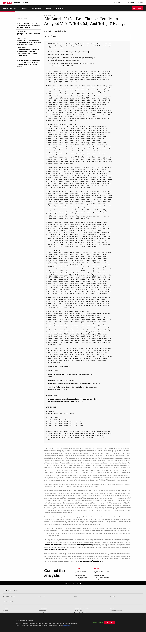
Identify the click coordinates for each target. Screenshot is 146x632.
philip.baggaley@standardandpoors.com (102, 578)
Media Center (42, 596)
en (124, 2)
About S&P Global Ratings (9, 596)
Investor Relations (43, 608)
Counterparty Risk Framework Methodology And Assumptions (69, 383)
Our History (5, 610)
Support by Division (78, 610)
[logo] (7, 2)
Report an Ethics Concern (80, 612)
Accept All (109, 622)
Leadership (112, 612)
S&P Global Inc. (8, 601)
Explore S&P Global (21, 2)
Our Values (5, 608)
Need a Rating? (137, 8)
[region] (73, 622)
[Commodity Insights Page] (74, 583)
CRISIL (76, 596)
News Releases (42, 610)
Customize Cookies (98, 622)
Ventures (5, 612)
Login (141, 2)
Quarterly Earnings (43, 612)
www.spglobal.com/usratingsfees (55, 549)
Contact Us (132, 2)
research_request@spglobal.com (91, 561)
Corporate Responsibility (116, 610)
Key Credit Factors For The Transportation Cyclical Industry (68, 374)
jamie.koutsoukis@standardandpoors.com (83, 578)
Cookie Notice (67, 625)
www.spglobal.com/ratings (53, 545)
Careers (112, 608)
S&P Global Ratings (10, 590)
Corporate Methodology (56, 380)
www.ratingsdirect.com (84, 545)
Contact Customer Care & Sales (81, 608)
